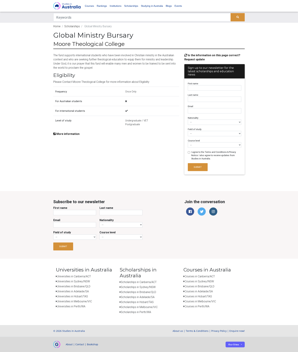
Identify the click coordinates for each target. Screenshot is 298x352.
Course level (194, 140)
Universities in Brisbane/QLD (73, 286)
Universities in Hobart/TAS (72, 296)
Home (57, 26)
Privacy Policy (219, 331)
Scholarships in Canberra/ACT (139, 282)
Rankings (102, 5)
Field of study (194, 129)
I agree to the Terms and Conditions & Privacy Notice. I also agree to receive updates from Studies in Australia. (213, 155)
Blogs (169, 5)
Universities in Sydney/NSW (73, 281)
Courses (89, 5)
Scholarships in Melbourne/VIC (139, 307)
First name (193, 83)
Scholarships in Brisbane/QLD (138, 292)
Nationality (193, 117)
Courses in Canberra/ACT (200, 276)
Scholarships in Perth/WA (136, 312)
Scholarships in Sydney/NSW (138, 287)
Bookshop (92, 344)
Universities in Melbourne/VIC (74, 301)
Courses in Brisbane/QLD (199, 286)
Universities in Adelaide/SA (73, 291)
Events (178, 5)
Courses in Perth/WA (197, 306)
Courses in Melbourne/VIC (200, 301)
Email (190, 106)
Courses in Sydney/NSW (199, 281)
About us (178, 331)
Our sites (233, 344)
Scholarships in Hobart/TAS (137, 302)
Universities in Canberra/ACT (74, 276)
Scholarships (131, 5)
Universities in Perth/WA (71, 306)
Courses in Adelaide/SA (199, 291)
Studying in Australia (152, 5)
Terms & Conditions (197, 331)
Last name (193, 94)
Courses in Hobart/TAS (198, 296)
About (69, 344)
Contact (79, 344)
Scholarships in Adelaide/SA (138, 297)
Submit (198, 167)
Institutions (115, 5)
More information (68, 134)
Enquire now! (237, 331)
